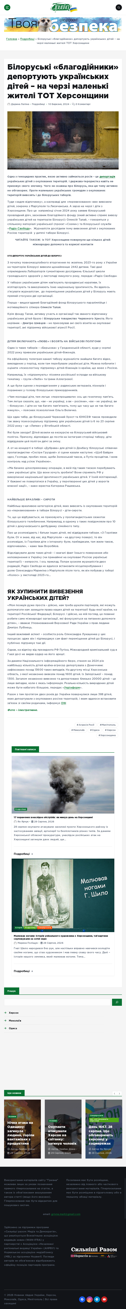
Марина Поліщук (28, 943)
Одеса (95, 730)
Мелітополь (109, 725)
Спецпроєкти (44, 927)
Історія (18, 927)
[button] (114, 1093)
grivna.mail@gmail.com (65, 1214)
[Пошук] (117, 1002)
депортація (107, 176)
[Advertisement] (63, 1060)
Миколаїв (78, 730)
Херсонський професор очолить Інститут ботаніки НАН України (101, 1133)
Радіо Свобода (19, 228)
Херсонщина (108, 735)
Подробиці (27, 39)
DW (63, 703)
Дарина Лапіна (20, 104)
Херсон (111, 730)
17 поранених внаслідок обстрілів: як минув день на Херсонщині (53, 817)
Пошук (11, 991)
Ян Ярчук (23, 822)
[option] (22, 1129)
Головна (11, 39)
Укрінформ (72, 688)
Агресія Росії (86, 725)
